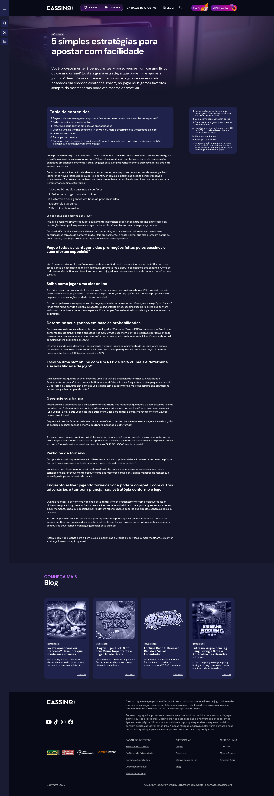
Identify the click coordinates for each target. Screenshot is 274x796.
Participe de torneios (65, 137)
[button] (4, 8)
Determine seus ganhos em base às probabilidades (82, 126)
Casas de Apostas (186, 760)
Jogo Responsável (136, 766)
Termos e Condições (138, 760)
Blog (178, 766)
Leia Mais (81, 674)
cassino (120, 155)
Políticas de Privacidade (139, 753)
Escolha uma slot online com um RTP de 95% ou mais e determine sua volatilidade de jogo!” (105, 129)
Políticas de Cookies (137, 746)
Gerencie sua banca (64, 133)
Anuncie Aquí (227, 760)
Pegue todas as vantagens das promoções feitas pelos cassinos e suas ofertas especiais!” (105, 118)
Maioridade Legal (136, 773)
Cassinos (181, 753)
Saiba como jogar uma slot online (72, 122)
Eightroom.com (187, 784)
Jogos (179, 746)
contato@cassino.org (219, 784)
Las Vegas (54, 411)
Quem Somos (227, 753)
